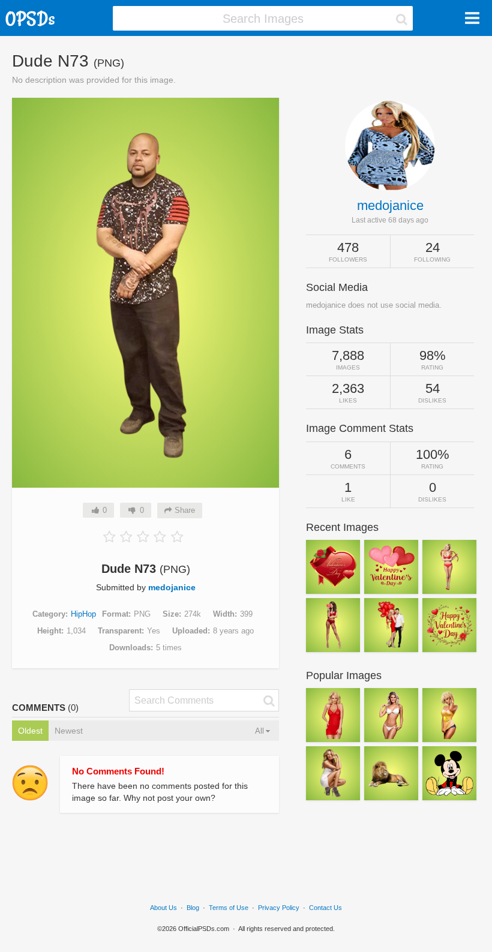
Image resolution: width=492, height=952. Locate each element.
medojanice (172, 587)
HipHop (83, 613)
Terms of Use (228, 907)
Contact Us (325, 907)
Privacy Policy (278, 907)
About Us (163, 907)
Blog (193, 907)
